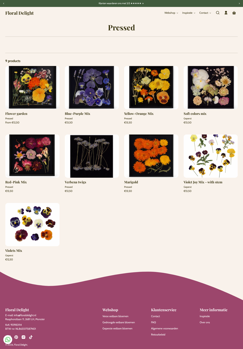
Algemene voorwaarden (164, 328)
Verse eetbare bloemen (115, 316)
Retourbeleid (158, 334)
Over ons (205, 322)
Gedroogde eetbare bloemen (118, 322)
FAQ (153, 322)
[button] (217, 12)
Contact (155, 316)
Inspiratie (205, 316)
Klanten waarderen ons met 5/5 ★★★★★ (120, 3)
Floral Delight (20, 344)
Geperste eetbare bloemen (117, 328)
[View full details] (32, 87)
